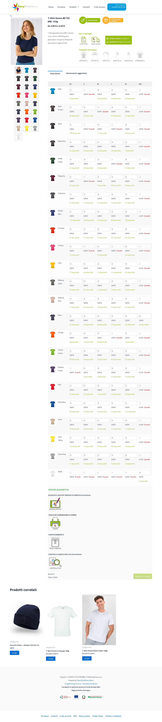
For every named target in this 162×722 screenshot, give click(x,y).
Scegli (14, 652)
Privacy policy (84, 716)
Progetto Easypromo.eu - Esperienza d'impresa (81, 683)
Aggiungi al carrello (142, 576)
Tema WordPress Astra (85, 680)
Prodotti (72, 7)
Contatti (86, 7)
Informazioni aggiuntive (76, 73)
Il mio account (99, 7)
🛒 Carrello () (117, 7)
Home (50, 7)
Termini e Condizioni (113, 716)
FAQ (75, 716)
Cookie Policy (97, 716)
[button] (11, 15)
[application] (77, 7)
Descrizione (55, 73)
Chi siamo (61, 7)
